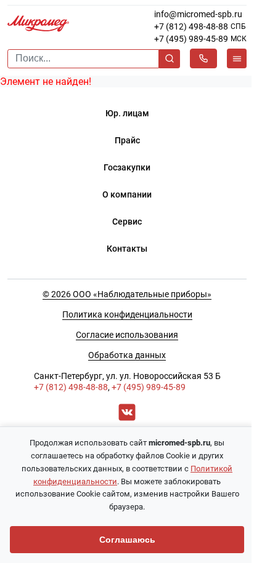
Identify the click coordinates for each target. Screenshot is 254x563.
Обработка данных (127, 355)
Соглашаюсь (127, 540)
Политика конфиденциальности (127, 314)
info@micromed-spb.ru (198, 14)
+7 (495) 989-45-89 (191, 39)
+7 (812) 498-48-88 (191, 26)
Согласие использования (127, 335)
